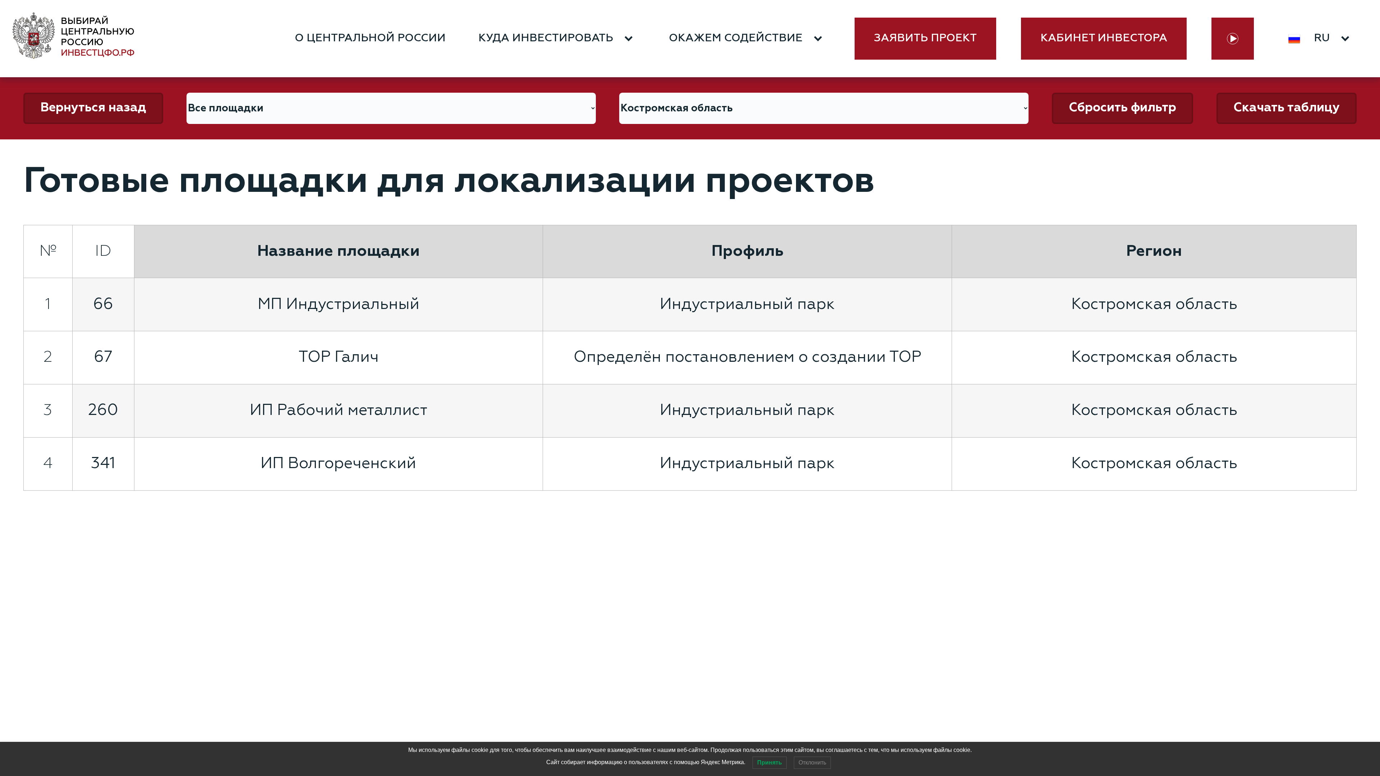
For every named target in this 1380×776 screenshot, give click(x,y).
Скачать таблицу (1286, 108)
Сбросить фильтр (1122, 108)
